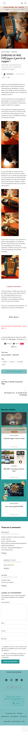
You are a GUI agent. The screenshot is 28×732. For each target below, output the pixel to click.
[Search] (21, 3)
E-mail (3, 631)
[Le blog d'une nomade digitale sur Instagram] (7, 687)
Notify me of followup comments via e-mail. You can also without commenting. (13, 655)
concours (12, 361)
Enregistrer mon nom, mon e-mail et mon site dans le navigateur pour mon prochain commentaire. (14, 648)
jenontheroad (10, 74)
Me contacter (14, 716)
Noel (3, 364)
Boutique (19, 713)
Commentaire (5, 602)
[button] (25, 3)
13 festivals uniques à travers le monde (14, 438)
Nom (3, 623)
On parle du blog (11, 713)
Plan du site (23, 716)
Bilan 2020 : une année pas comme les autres (14, 470)
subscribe (16, 655)
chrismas (4, 361)
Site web (3, 639)
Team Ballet (12, 339)
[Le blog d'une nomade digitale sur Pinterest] (12, 687)
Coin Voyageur (5, 51)
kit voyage (20, 361)
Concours (14, 51)
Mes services (5, 716)
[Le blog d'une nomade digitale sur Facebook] (20, 687)
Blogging (14, 466)
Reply (5, 553)
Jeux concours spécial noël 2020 (14, 506)
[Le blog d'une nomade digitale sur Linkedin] (16, 687)
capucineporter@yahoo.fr (15, 547)
